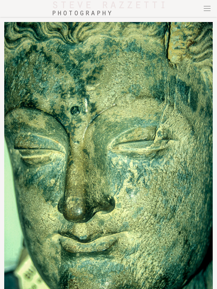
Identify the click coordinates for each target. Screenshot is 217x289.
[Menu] (207, 8)
